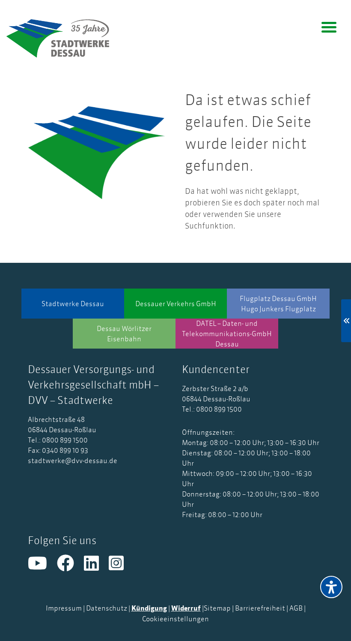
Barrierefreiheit (260, 608)
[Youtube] (42, 567)
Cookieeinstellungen (175, 618)
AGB (296, 608)
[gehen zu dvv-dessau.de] (64, 38)
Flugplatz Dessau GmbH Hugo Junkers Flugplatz (278, 303)
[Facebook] (70, 567)
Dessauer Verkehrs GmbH (175, 303)
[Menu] (328, 26)
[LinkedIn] (96, 567)
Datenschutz (106, 608)
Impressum (64, 608)
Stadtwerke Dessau (73, 303)
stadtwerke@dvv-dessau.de (72, 460)
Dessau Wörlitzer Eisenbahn (124, 333)
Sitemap (217, 608)
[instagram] (120, 567)
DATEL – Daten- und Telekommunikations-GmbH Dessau (227, 333)
